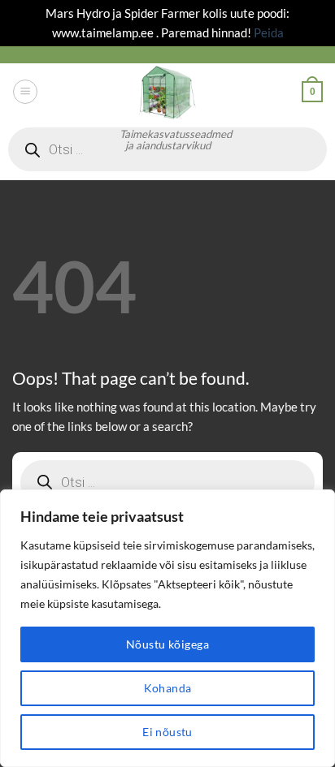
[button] (25, 91)
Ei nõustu (167, 732)
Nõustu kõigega (167, 644)
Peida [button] (269, 32)
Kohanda (168, 688)
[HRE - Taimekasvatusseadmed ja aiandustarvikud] (167, 91)
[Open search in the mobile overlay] (167, 482)
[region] (167, 628)
